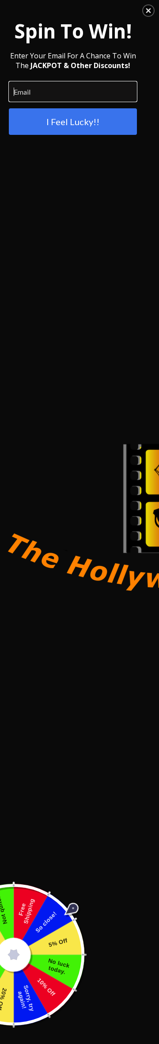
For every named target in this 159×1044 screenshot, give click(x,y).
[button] (148, 10)
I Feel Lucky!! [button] (72, 121)
